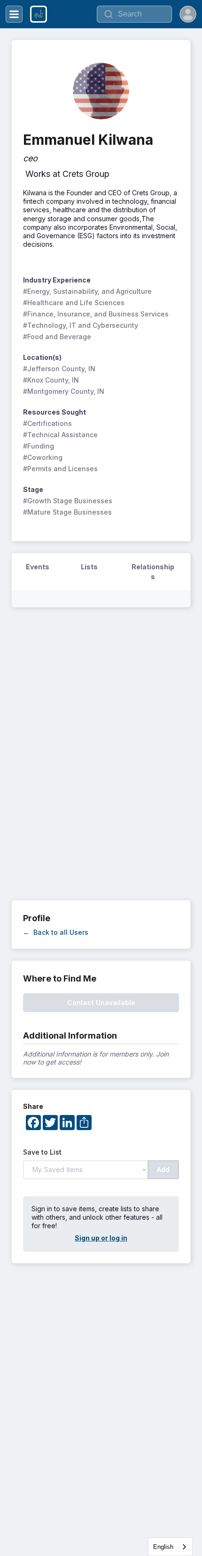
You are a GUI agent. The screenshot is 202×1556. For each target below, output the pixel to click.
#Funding (38, 446)
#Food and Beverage (57, 337)
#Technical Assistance (60, 435)
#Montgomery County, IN (63, 391)
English (163, 1546)
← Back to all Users (55, 932)
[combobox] (170, 1547)
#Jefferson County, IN (59, 369)
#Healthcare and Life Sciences (73, 303)
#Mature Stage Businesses (67, 512)
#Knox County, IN (51, 380)
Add (163, 1169)
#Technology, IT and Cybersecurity (80, 325)
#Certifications (47, 423)
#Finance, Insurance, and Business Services (96, 314)
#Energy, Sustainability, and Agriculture (87, 291)
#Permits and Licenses (60, 469)
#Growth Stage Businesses (67, 501)
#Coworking (42, 457)
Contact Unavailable (101, 1003)
